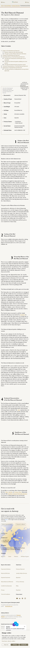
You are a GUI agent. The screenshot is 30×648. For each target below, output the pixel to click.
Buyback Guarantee (5, 577)
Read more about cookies (8, 641)
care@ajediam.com (6, 541)
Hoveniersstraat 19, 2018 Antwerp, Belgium (11, 549)
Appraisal (18, 577)
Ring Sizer (18, 590)
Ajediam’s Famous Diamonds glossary (17, 493)
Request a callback (20, 524)
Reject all (6, 644)
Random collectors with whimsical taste (14, 52)
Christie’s (22, 314)
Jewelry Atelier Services (21, 573)
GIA (19, 410)
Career (9, 556)
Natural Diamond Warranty (7, 581)
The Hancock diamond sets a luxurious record (15, 64)
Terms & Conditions (5, 594)
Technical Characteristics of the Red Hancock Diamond (15, 66)
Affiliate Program (25, 556)
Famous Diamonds (16, 5)
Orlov (6, 492)
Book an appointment (7, 524)
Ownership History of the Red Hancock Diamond (13, 56)
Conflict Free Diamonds (6, 585)
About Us (3, 556)
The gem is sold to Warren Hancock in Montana (15, 53)
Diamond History (7, 5)
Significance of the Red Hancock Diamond (12, 67)
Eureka (10, 492)
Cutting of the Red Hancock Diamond (10, 55)
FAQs (17, 585)
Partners (16, 556)
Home (2, 5)
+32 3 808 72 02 (5, 540)
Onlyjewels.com (8, 606)
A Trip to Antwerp (20, 581)
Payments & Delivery (5, 569)
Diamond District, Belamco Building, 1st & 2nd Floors (13, 548)
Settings (15, 644)
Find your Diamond (20, 569)
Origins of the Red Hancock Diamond (10, 50)
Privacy (2, 590)
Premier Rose (17, 492)
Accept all (23, 644)
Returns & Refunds (5, 573)
